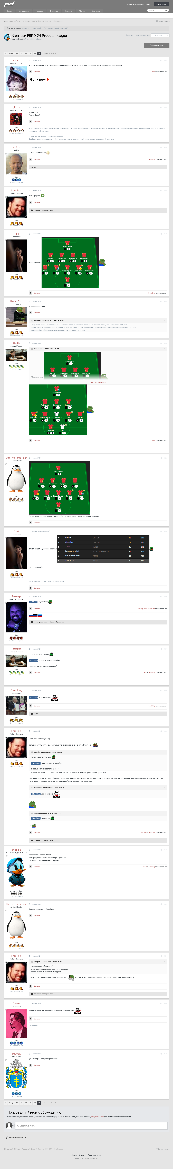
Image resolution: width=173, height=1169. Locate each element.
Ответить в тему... (27, 1126)
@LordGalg (34, 602)
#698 (165, 1054)
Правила (39, 11)
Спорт (39, 39)
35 (39, 53)
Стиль (82, 1155)
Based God (16, 301)
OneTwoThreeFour (16, 457)
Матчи (82, 11)
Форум (9, 11)
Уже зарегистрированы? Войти (138, 4)
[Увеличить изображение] (70, 262)
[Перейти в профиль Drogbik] (7, 37)
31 (21, 53)
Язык (74, 1155)
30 (17, 53)
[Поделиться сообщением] (161, 60)
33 (30, 53)
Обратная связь (94, 1155)
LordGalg (152, 159)
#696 (165, 956)
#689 (165, 531)
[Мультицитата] (30, 71)
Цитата (37, 72)
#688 (165, 458)
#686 (165, 301)
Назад (11, 53)
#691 (165, 649)
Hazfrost (16, 147)
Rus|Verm (38, 320)
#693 (165, 731)
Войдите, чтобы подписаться (138, 35)
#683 (165, 147)
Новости (68, 11)
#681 (165, 60)
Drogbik (21, 39)
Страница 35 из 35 (50, 53)
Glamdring (16, 690)
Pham (145, 867)
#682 (165, 108)
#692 (165, 690)
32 (26, 53)
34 (35, 53)
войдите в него (97, 1117)
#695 (165, 904)
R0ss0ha (151, 293)
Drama (16, 1003)
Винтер (16, 596)
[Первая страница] (5, 53)
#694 (165, 850)
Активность (24, 11)
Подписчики (157, 35)
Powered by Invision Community (86, 1158)
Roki (153, 72)
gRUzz (16, 107)
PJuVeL (16, 1053)
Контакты (96, 11)
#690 (165, 597)
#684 (165, 191)
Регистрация (161, 4)
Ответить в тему (157, 45)
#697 (165, 1003)
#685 (165, 234)
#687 (165, 343)
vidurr (16, 60)
